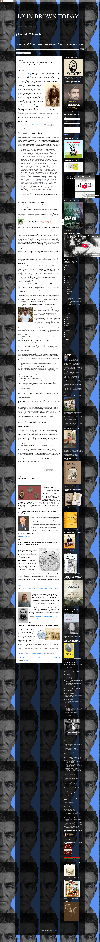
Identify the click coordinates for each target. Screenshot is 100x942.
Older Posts (57, 657)
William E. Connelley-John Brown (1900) (73, 824)
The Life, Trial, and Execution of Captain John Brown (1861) (73, 804)
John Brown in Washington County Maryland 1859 (72, 686)
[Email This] (47, 125)
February (69, 313)
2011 (67, 325)
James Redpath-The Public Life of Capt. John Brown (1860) (73, 801)
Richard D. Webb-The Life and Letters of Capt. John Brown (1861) (73, 810)
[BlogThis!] (49, 125)
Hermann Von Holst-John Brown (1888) (73, 817)
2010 (67, 327)
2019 (67, 278)
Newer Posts (21, 657)
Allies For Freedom (69, 698)
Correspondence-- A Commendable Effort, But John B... (74, 299)
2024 (67, 269)
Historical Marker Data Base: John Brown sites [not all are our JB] (73, 696)
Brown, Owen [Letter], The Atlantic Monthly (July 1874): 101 (72, 747)
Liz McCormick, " (25, 583)
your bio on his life (32, 74)
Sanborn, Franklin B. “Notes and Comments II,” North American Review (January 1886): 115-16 (73, 794)
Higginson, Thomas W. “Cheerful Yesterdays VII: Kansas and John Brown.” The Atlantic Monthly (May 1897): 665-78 (73, 769)
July (68, 295)
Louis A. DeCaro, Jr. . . (75, 356)
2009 (67, 329)
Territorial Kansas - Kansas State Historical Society (73, 672)
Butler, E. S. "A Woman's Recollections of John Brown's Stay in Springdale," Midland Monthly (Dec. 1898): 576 (74, 751)
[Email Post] (45, 124)
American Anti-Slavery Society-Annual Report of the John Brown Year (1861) (73, 812)
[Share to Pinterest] (53, 125)
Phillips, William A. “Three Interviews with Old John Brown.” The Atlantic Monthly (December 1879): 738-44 (74, 785)
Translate (40, 53)
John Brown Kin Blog (69, 699)
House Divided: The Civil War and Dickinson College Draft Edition (72, 704)
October (68, 289)
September (69, 291)
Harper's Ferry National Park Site (71, 690)
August (68, 293)
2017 (67, 282)
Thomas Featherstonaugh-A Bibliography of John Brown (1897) (73, 822)
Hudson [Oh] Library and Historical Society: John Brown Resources (72, 678)
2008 (67, 330)
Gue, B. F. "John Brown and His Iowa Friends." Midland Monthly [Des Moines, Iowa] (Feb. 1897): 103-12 (73, 761)
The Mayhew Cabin (69, 706)
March (68, 311)
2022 (67, 273)
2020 (67, 276)
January (68, 315)
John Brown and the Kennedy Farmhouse (73, 688)
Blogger (56, 930)
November (69, 287)
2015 (67, 317)
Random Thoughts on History (71, 712)
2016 (67, 284)
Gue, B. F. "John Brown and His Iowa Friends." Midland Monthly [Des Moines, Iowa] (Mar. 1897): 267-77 (73, 765)
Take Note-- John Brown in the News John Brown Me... (74, 305)
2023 (67, 271)
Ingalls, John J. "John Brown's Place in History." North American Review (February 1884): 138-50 (73, 773)
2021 (67, 274)
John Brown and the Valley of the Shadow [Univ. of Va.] (73, 681)
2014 (67, 319)
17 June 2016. (25, 536)
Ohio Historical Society (70, 676)
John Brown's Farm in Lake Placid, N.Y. (73, 692)
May (68, 308)
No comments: (40, 124)
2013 (67, 321)
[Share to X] (50, 125)
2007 (67, 332)
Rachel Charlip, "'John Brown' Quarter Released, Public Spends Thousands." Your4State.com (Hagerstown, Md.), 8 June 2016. (39, 588)
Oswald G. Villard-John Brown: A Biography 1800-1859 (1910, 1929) (72, 827)
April (68, 310)
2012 (67, 323)
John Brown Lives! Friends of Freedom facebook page (73, 714)
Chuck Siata (27, 217)
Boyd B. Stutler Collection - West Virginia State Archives (73, 665)
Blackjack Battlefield (69, 693)
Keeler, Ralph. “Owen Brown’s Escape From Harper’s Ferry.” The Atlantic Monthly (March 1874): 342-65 (72, 777)
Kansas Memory (68, 667)
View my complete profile (69, 392)
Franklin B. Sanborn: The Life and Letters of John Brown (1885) (73, 815)
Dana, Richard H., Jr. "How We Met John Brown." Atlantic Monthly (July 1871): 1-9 (73, 758)
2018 (67, 280)
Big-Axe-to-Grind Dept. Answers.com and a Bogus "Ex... (74, 302)
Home (39, 657)
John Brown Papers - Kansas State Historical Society (72, 669)
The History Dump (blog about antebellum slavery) (73, 702)
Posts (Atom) (25, 660)
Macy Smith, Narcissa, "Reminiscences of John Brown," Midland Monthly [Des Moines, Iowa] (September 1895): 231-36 (73, 781)
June (68, 297)
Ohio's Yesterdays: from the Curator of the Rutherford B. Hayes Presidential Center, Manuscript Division (73, 709)
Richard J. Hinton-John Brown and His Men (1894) (73, 820)
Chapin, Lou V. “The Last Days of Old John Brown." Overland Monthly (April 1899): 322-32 (73, 755)
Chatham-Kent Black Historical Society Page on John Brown (73, 683)
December (69, 285)
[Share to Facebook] (51, 125)
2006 (67, 334)
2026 (67, 267)
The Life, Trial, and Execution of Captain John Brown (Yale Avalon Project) (73, 807)
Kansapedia (67, 674)
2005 (67, 336)
